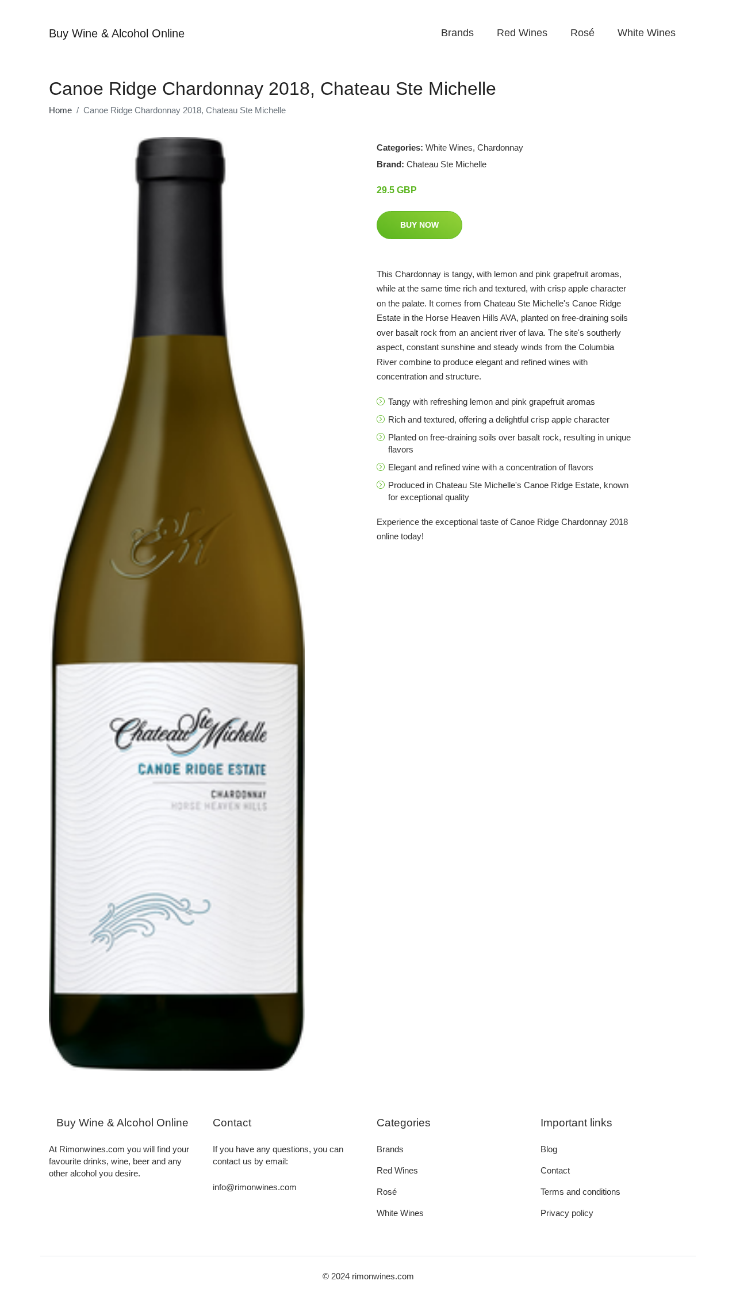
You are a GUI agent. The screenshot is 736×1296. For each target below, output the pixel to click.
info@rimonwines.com (255, 1187)
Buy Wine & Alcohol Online (117, 33)
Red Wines (522, 33)
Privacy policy (566, 1213)
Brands (457, 33)
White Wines (647, 33)
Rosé (582, 33)
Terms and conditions (580, 1192)
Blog (548, 1149)
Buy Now (419, 224)
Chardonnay (500, 147)
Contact (555, 1170)
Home (60, 110)
